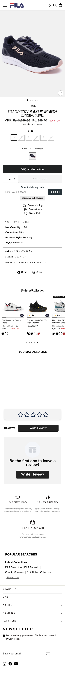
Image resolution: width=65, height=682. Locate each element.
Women (8, 605)
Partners (10, 621)
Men (6, 597)
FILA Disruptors (13, 567)
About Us (10, 589)
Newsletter (18, 629)
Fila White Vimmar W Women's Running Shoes (12, 383)
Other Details (15, 257)
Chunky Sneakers (14, 572)
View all (32, 342)
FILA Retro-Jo (31, 567)
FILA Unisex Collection (39, 572)
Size (32, 131)
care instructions (18, 251)
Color (32, 149)
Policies (9, 613)
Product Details (17, 222)
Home (32, 106)
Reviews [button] (9, 428)
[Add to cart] (22, 315)
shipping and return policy (25, 262)
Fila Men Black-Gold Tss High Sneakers (37, 322)
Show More (12, 578)
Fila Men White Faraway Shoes (11, 322)
